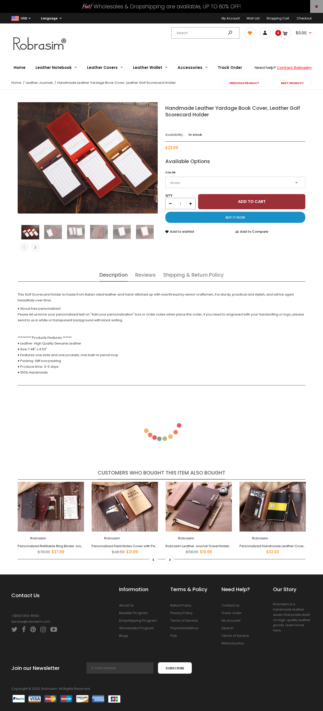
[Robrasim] (42, 51)
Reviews (145, 274)
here (277, 630)
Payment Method (184, 628)
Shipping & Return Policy (193, 274)
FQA (173, 635)
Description (113, 274)
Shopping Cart (277, 18)
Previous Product (244, 83)
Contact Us (230, 605)
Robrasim (38, 538)
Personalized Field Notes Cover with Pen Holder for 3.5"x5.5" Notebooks (150, 545)
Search (227, 628)
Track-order (232, 613)
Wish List (253, 18)
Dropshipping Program (138, 620)
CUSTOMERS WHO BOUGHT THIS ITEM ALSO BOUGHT (161, 472)
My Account (231, 18)
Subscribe (175, 668)
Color (170, 172)
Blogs (123, 635)
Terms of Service (184, 620)
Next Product (292, 83)
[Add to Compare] (77, 499)
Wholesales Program (136, 628)
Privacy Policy (181, 613)
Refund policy (233, 643)
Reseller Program (133, 613)
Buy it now (235, 217)
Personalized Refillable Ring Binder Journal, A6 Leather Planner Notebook (77, 545)
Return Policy (180, 605)
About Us (126, 605)
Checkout (304, 18)
